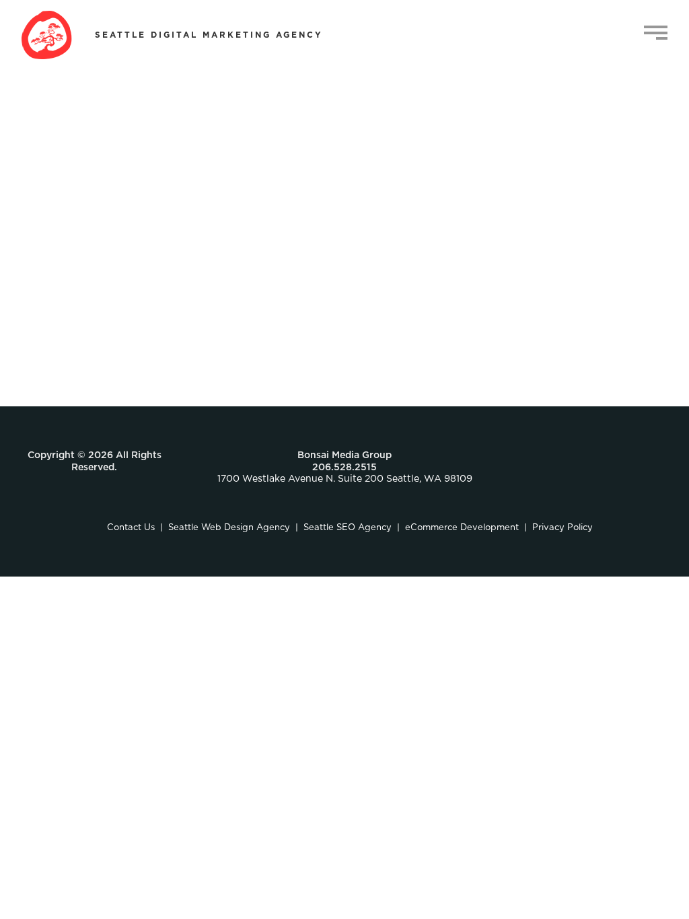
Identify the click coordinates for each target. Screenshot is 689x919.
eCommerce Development (462, 527)
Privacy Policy (562, 527)
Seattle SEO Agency (347, 527)
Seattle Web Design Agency (229, 527)
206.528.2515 (344, 467)
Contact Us (131, 527)
